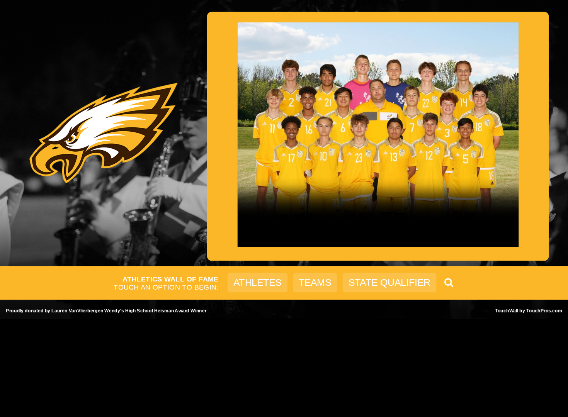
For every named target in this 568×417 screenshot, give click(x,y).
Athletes (257, 282)
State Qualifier (389, 282)
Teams (315, 282)
